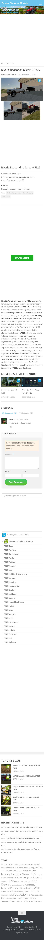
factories (18, 871)
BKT (38, 867)
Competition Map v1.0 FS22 (27, 838)
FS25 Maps (8, 546)
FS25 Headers (9, 590)
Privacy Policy (23, 927)
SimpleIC (40, 895)
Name (7, 471)
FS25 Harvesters (11, 554)
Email (25, 471)
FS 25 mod (5, 864)
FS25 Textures (10, 634)
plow (37, 891)
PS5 (32, 895)
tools (3, 898)
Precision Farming (6, 895)
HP (9, 880)
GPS (39, 878)
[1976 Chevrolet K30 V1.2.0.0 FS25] (6, 779)
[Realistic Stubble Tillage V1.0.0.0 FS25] (6, 768)
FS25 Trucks (9, 558)
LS (27, 885)
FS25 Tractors (10, 550)
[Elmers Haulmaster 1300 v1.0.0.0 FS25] (6, 811)
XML (18, 898)
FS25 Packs (8, 618)
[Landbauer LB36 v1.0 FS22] (11, 382)
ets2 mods (23, 864)
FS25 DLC (8, 638)
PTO (35, 895)
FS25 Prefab (9, 606)
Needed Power (11, 891)
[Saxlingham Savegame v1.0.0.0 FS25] (6, 800)
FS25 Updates (10, 642)
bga (34, 867)
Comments (10, 413)
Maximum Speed (18, 887)
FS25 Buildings (10, 594)
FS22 (33, 874)
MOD (37, 888)
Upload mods (12, 927)
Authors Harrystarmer (14, 193)
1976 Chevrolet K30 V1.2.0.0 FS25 (26, 776)
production (19, 894)
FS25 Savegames (11, 622)
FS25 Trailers (9, 562)
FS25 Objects (9, 598)
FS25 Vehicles (9, 566)
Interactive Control (22, 881)
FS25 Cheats (9, 626)
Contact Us (33, 927)
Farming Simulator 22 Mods (15, 3)
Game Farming (28, 193)
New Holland (19, 891)
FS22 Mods (29, 930)
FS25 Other (8, 610)
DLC (7, 871)
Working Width (11, 898)
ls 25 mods (19, 867)
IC (13, 881)
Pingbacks (26, 413)
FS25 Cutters (9, 578)
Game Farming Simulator (25, 877)
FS (28, 874)
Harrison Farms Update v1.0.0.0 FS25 (26, 827)
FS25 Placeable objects (14, 602)
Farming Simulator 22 (12, 874)
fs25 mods (21, 901)
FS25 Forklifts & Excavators (15, 574)
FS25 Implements (11, 586)
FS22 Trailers (7, 63)
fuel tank (40, 874)
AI (24, 868)
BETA (30, 868)
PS (29, 895)
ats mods (32, 864)
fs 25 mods (37, 901)
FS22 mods (24, 898)
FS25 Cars (8, 570)
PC (24, 891)
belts (26, 868)
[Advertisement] (22, 37)
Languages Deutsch (16, 885)
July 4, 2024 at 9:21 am (23, 420)
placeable (30, 891)
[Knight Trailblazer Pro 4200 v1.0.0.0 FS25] (6, 790)
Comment (9, 455)
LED (24, 885)
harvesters (4, 881)
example (11, 870)
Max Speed (31, 888)
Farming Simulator (29, 871)
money (3, 891)
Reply (10, 427)
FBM (26, 874)
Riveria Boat (6, 196)
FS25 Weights (9, 614)
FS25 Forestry (10, 582)
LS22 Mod (14, 864)
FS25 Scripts (9, 630)
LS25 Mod (29, 901)
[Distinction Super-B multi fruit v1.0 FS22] (32, 382)
